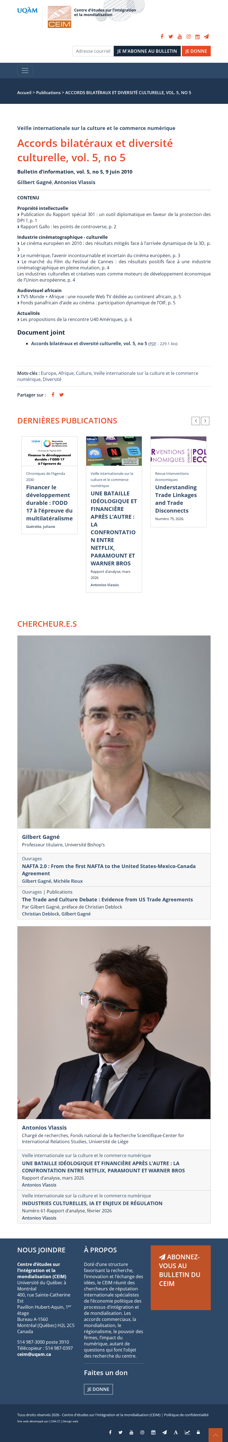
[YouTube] (179, 36)
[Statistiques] (187, 1432)
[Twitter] (171, 36)
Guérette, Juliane (40, 526)
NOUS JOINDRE (41, 1249)
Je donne (98, 1389)
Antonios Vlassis (74, 182)
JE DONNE (196, 51)
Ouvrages (32, 859)
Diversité (52, 379)
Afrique (66, 373)
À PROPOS (100, 1249)
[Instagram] (188, 36)
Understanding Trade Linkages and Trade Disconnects (176, 498)
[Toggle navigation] (25, 70)
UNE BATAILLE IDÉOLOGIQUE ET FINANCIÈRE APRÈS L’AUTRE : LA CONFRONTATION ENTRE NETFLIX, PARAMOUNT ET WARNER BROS (114, 528)
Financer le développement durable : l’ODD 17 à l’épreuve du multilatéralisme (49, 502)
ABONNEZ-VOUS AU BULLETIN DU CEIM (179, 1270)
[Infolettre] (206, 36)
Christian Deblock (40, 914)
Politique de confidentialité (186, 1414)
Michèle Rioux (68, 881)
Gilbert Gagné (34, 182)
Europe (48, 373)
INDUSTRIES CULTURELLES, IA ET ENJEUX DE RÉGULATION (92, 1203)
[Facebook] (162, 36)
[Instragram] (142, 1432)
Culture (83, 373)
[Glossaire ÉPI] (176, 1432)
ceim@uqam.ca (34, 1354)
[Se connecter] (198, 1432)
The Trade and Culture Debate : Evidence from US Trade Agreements (107, 899)
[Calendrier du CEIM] (197, 36)
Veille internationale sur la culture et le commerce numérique (96, 128)
